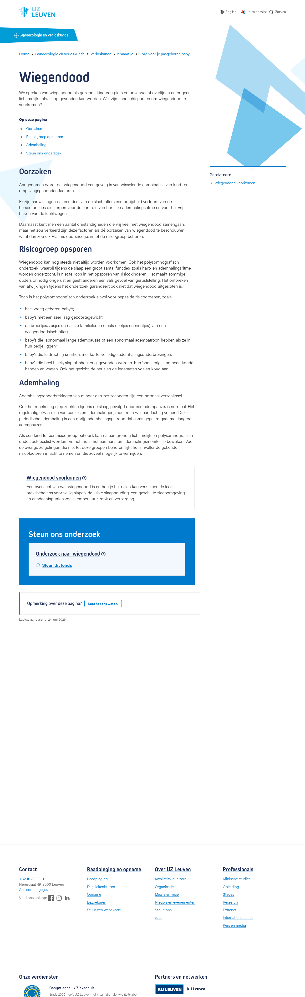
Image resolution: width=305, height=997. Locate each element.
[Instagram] (59, 898)
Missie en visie (167, 894)
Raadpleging (97, 878)
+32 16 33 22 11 (31, 878)
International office (238, 917)
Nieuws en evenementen (175, 902)
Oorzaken (34, 128)
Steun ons (163, 909)
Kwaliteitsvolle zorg (171, 878)
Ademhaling (36, 144)
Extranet (229, 909)
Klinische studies (236, 878)
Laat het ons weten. (103, 603)
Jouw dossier (257, 12)
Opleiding (231, 886)
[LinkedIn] (67, 898)
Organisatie (164, 886)
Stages (228, 894)
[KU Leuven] (169, 989)
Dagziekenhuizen (101, 886)
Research (230, 902)
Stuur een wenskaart (104, 909)
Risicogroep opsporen (44, 136)
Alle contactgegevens (36, 889)
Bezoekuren (96, 902)
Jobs (158, 917)
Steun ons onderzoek (43, 153)
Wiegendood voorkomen (234, 182)
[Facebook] (51, 898)
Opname (94, 894)
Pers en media (234, 925)
